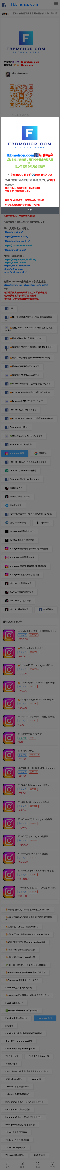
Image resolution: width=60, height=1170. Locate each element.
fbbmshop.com (20, 155)
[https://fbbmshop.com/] (30, 137)
